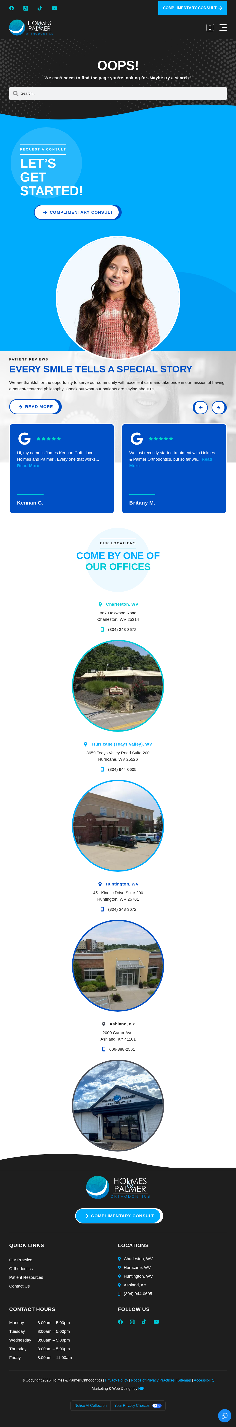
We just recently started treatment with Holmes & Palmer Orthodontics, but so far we (172, 459)
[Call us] (210, 27)
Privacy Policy (116, 1380)
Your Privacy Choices (132, 1405)
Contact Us (19, 1286)
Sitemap (184, 1380)
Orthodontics (21, 1268)
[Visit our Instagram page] (26, 8)
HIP (141, 1388)
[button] (223, 27)
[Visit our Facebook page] (12, 8)
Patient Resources (26, 1277)
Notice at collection (90, 1405)
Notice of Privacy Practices (153, 1380)
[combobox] (118, 93)
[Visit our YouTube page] (55, 8)
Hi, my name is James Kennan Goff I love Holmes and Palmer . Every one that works (58, 459)
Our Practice (20, 1260)
